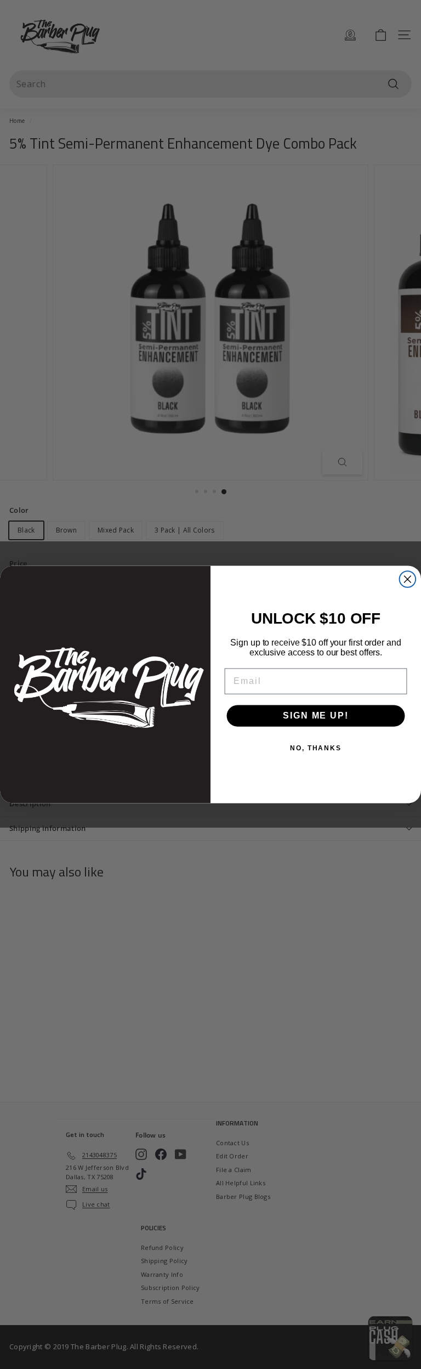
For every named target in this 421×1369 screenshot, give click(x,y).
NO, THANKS (316, 748)
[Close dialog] (408, 579)
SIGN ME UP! (315, 715)
